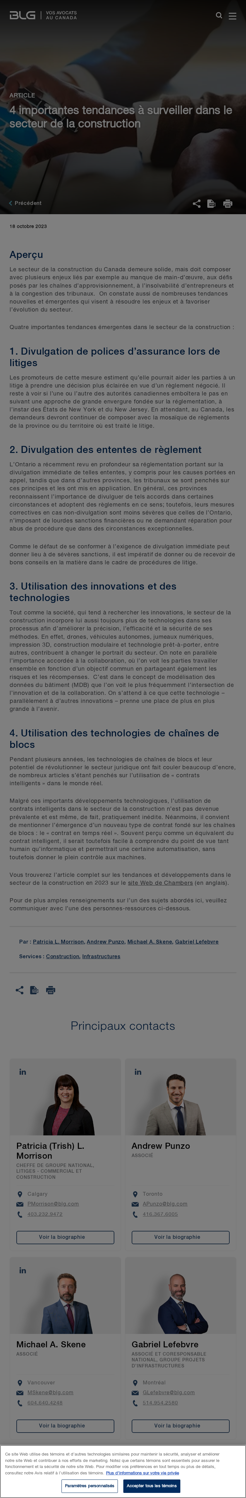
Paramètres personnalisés (89, 1486)
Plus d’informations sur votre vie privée (142, 1473)
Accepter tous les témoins (151, 1486)
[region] (123, 1471)
